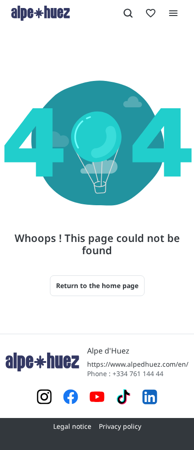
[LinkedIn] (149, 398)
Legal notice (72, 426)
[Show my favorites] (150, 13)
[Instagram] (44, 398)
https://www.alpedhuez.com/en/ (137, 364)
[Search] (128, 13)
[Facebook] (70, 398)
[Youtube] (97, 398)
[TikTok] (123, 398)
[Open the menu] (173, 13)
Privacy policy (120, 426)
